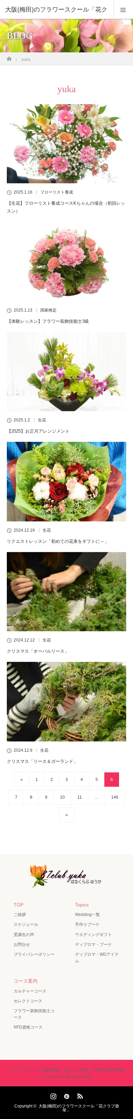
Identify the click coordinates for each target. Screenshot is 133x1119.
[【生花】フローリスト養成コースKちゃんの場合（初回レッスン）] (66, 143)
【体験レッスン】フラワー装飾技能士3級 (48, 321)
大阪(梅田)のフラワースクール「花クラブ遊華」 (79, 1108)
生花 (42, 420)
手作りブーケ (87, 924)
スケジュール (26, 924)
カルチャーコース (30, 991)
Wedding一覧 (87, 914)
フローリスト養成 (56, 192)
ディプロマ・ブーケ (93, 944)
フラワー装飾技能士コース (34, 1014)
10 (62, 797)
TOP (19, 904)
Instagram (52, 1095)
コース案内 (26, 981)
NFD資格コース (28, 1027)
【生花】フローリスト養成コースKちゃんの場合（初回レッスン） (66, 207)
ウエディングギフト (93, 934)
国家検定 (48, 310)
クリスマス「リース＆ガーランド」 (42, 761)
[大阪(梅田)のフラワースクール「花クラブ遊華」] (66, 882)
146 (114, 797)
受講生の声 (24, 934)
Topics (82, 904)
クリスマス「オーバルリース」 (38, 651)
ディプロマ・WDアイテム (97, 957)
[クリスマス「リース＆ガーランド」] (66, 701)
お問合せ (22, 944)
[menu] (123, 9)
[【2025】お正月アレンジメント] (66, 371)
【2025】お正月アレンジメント (38, 431)
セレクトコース (28, 1001)
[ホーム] (9, 57)
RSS (79, 1095)
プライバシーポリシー (34, 954)
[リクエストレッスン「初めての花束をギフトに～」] (66, 481)
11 (79, 797)
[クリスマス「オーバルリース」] (66, 591)
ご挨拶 (20, 914)
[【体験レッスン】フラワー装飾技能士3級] (66, 261)
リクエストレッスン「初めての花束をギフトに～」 (58, 541)
